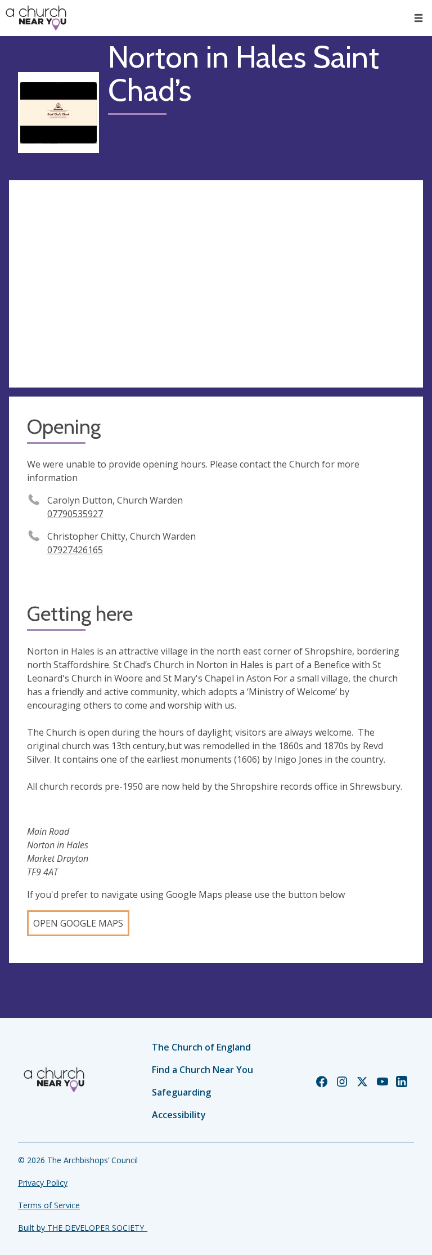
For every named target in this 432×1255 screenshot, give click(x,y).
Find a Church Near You (202, 1069)
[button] (418, 18)
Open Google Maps (78, 923)
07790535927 (75, 514)
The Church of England (201, 1047)
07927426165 (75, 550)
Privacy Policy (43, 1182)
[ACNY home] (36, 18)
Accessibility (179, 1115)
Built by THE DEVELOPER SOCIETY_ (82, 1227)
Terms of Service (49, 1205)
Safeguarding (181, 1092)
